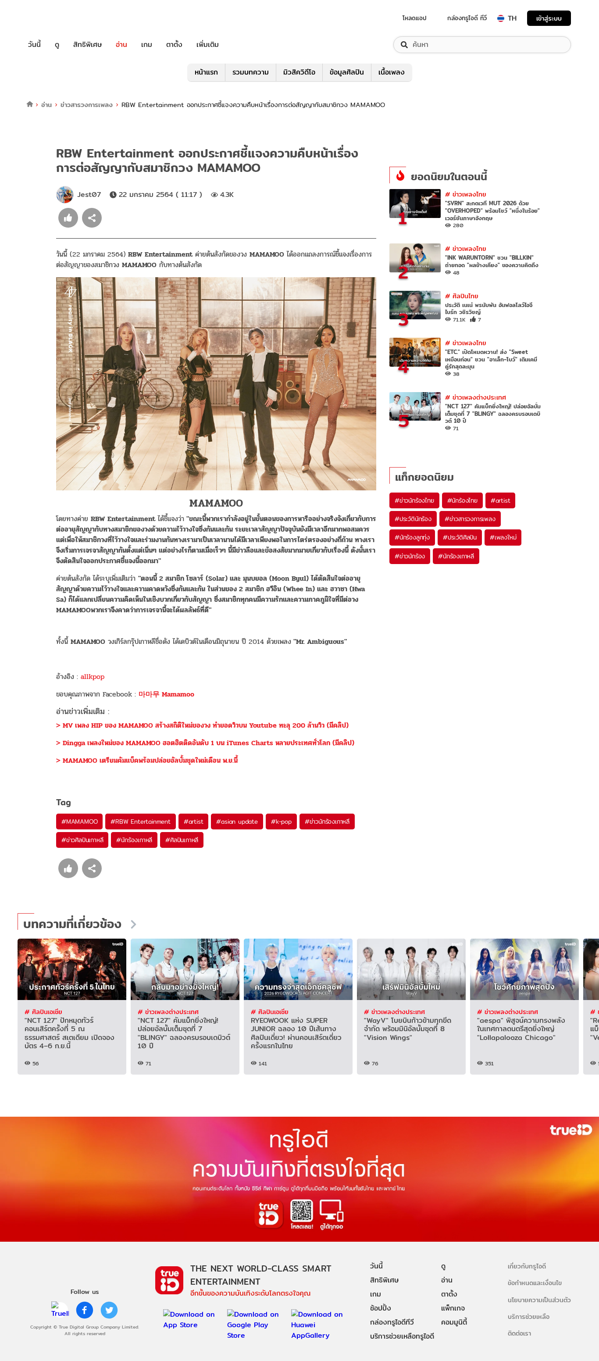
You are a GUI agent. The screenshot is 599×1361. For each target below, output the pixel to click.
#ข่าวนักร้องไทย (414, 500)
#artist (193, 821)
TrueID (54, 18)
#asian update (236, 821)
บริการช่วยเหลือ (528, 1316)
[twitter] (109, 1310)
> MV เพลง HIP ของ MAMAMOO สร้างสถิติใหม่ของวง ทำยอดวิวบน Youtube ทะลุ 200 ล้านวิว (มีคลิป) (202, 725)
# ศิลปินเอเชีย (43, 1012)
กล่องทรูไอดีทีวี (392, 1322)
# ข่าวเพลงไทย (465, 194)
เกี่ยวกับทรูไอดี (527, 1266)
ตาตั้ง (174, 44)
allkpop (92, 676)
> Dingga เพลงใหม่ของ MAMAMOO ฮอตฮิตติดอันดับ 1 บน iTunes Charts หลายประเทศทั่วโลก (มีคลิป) (205, 742)
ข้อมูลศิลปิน (347, 72)
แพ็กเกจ (453, 1308)
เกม (146, 44)
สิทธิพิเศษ (87, 44)
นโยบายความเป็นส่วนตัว (539, 1300)
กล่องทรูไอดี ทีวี (467, 18)
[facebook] (84, 1310)
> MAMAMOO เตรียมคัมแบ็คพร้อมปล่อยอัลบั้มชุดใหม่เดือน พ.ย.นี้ (147, 760)
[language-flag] (500, 18)
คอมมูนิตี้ (454, 1322)
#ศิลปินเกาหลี (181, 840)
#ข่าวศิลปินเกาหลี (82, 840)
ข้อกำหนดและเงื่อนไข (535, 1283)
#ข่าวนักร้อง (410, 556)
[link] (166, 694)
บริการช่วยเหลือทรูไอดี (402, 1336)
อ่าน (121, 44)
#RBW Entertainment (140, 821)
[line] (60, 1310)
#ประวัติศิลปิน (460, 537)
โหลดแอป (415, 18)
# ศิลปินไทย (461, 296)
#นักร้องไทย (462, 500)
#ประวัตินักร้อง (413, 519)
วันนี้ (34, 44)
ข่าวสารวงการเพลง (87, 105)
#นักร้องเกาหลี (134, 840)
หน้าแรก (206, 72)
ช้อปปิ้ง (380, 1308)
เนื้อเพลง (391, 72)
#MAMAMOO (79, 821)
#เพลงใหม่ (503, 537)
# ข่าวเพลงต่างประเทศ (475, 397)
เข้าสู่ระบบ (549, 18)
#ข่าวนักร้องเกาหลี (327, 821)
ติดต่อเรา (519, 1333)
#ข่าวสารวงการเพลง (470, 519)
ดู (57, 44)
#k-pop (281, 821)
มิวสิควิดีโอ (299, 72)
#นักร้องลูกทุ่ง (412, 537)
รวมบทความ (250, 72)
